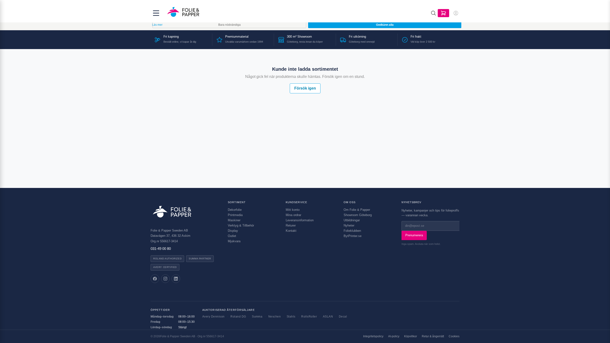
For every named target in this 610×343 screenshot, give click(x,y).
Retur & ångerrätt (433, 336)
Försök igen (305, 88)
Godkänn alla (385, 24)
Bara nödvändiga (229, 24)
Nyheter (349, 225)
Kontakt (291, 230)
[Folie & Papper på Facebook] (155, 278)
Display (233, 230)
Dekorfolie (235, 209)
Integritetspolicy (373, 336)
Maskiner (234, 220)
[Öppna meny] (156, 13)
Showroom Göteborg (358, 215)
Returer (291, 225)
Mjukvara (234, 241)
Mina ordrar (293, 215)
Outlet (232, 235)
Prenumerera (414, 235)
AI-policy (393, 336)
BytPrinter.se (352, 235)
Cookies (454, 336)
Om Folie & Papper (357, 209)
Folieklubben (352, 230)
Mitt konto (293, 209)
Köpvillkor (410, 336)
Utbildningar (352, 220)
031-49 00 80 (161, 249)
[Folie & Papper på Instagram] (165, 278)
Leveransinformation (300, 220)
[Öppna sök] (433, 13)
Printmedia (235, 215)
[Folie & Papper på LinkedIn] (176, 278)
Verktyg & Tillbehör (241, 225)
